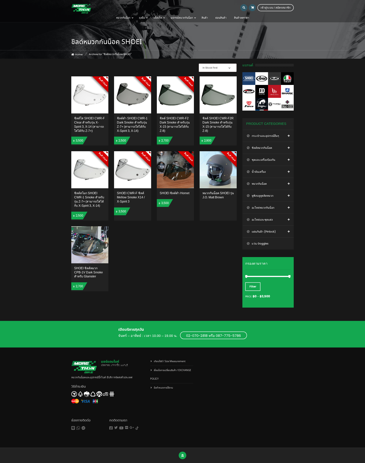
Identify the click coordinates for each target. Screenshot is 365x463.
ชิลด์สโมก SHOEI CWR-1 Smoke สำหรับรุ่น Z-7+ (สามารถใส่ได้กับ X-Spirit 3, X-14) (89, 199)
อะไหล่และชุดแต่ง (262, 220)
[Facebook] (111, 428)
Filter (252, 287)
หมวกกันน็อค (259, 184)
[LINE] (73, 428)
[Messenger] (83, 428)
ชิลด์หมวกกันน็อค (262, 148)
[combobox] (218, 67)
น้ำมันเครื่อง (259, 172)
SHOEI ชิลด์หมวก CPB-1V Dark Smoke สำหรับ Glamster (88, 272)
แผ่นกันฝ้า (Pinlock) (264, 231)
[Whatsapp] (78, 428)
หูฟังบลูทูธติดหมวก (262, 196)
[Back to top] (182, 456)
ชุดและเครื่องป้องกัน (263, 160)
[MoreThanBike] (81, 8)
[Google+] (132, 427)
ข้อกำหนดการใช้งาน (163, 388)
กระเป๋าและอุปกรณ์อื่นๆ (265, 136)
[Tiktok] (137, 428)
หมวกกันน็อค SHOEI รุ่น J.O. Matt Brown (218, 195)
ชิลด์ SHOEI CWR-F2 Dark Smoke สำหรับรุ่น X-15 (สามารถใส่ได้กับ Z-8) (175, 124)
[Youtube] (121, 428)
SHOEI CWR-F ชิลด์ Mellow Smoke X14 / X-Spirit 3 (131, 197)
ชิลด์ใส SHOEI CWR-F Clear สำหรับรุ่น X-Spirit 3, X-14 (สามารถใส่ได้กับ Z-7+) (89, 124)
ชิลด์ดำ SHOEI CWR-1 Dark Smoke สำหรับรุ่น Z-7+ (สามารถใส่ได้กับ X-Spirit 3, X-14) (132, 124)
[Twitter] (116, 427)
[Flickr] (126, 427)
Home (79, 54)
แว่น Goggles (260, 243)
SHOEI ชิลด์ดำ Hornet (174, 193)
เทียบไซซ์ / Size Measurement (170, 361)
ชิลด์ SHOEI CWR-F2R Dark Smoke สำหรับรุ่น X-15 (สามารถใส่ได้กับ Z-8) (218, 124)
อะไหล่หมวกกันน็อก (263, 208)
